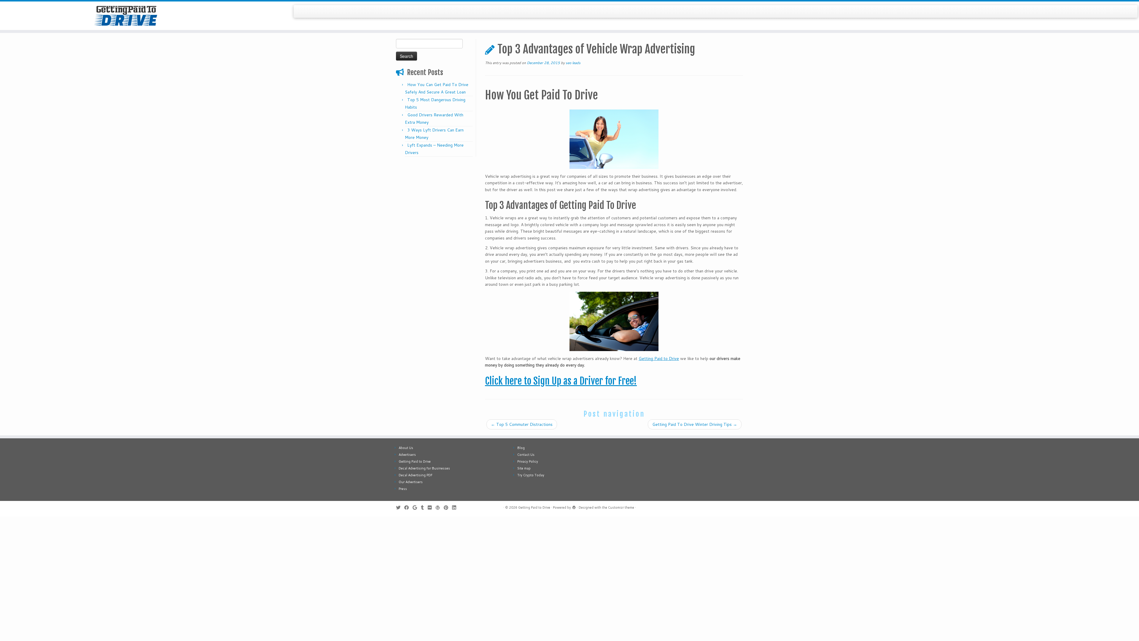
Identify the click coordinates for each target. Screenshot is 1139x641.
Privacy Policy (527, 461)
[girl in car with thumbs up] (614, 139)
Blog (521, 447)
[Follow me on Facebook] (408, 507)
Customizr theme (621, 507)
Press (403, 488)
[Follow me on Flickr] (431, 507)
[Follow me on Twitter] (400, 507)
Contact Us (525, 454)
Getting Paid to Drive (659, 358)
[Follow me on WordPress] (439, 507)
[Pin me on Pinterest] (448, 507)
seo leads (573, 62)
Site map (524, 468)
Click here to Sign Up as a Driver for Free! (561, 381)
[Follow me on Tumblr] (424, 507)
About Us (406, 447)
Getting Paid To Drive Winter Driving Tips (694, 424)
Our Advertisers (411, 482)
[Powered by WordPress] (574, 506)
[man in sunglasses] (614, 321)
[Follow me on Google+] (417, 507)
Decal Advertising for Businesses (424, 468)
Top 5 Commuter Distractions (522, 424)
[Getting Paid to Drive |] (131, 15)
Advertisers (407, 454)
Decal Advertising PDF (415, 475)
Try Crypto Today (530, 475)
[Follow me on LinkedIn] (456, 507)
